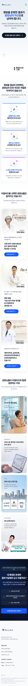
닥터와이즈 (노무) (5, 654)
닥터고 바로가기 (10, 311)
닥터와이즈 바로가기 (11, 366)
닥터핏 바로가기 (10, 254)
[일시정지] (4, 55)
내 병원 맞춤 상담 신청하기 (12, 35)
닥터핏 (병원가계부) (5, 648)
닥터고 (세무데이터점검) (6, 651)
